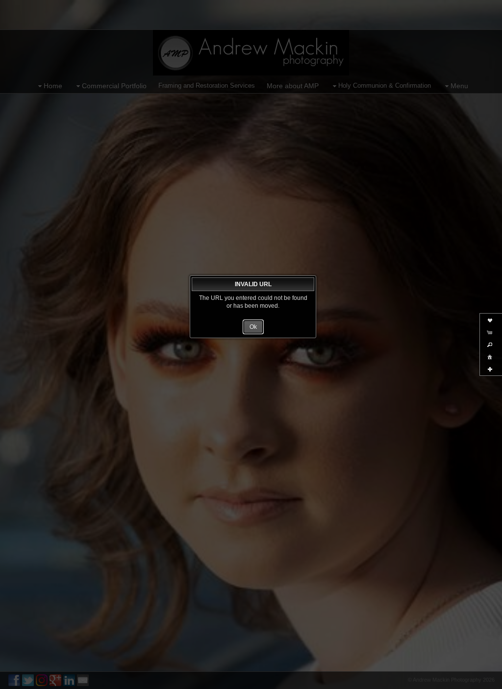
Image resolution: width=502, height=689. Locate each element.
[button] (253, 327)
